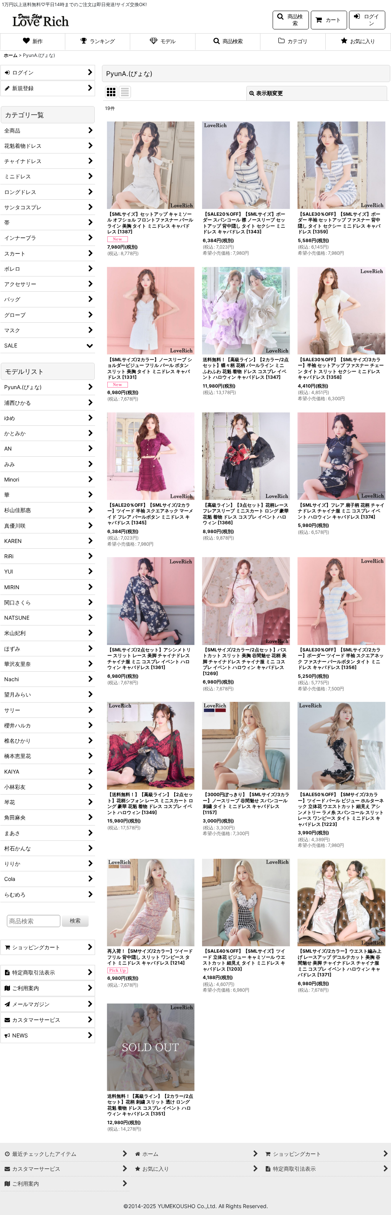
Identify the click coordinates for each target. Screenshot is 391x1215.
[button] (291, 20)
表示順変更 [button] (269, 93)
